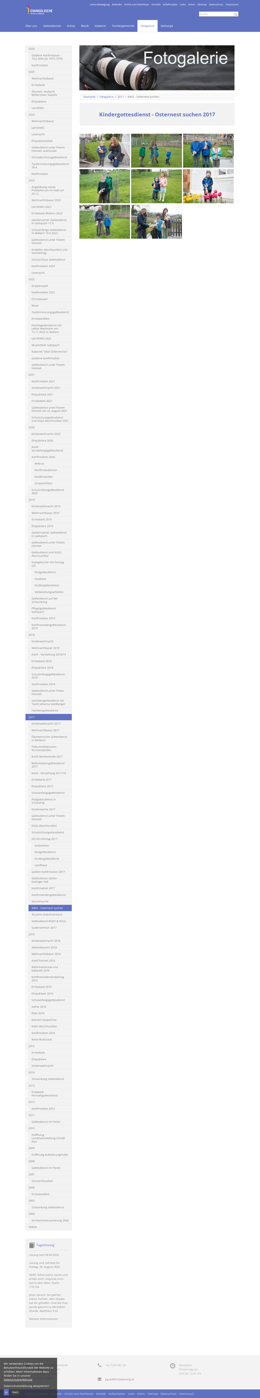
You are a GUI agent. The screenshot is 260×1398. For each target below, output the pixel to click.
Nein (15, 1392)
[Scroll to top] (252, 1390)
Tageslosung (45, 1245)
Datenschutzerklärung (18, 1379)
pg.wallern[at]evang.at (119, 1379)
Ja (6, 1392)
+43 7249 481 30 (115, 1365)
